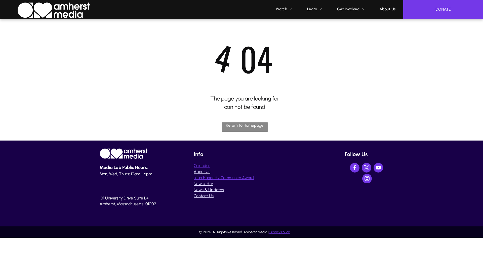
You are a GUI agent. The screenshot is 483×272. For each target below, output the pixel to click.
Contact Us (204, 195)
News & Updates (209, 189)
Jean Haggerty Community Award (224, 177)
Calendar (202, 165)
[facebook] (354, 168)
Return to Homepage (244, 125)
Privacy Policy (279, 232)
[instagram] (367, 179)
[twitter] (366, 168)
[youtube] (378, 168)
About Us (202, 171)
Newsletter (203, 183)
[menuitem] (284, 9)
